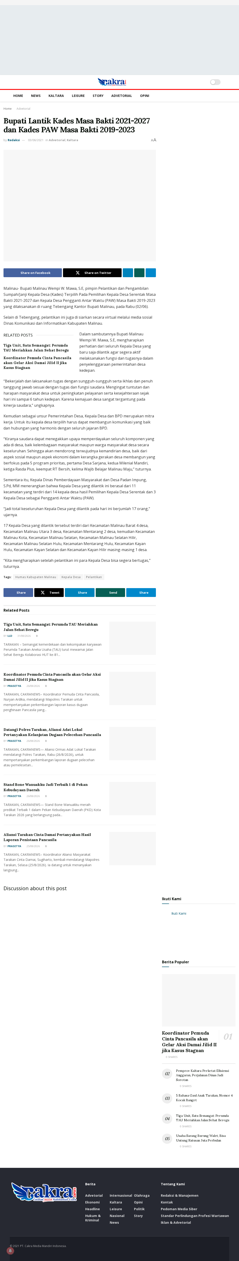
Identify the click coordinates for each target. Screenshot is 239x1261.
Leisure (78, 95)
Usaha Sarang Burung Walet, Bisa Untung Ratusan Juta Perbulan (200, 1138)
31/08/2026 (24, 635)
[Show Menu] (12, 82)
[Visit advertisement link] (119, 2)
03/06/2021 (35, 140)
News (36, 95)
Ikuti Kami (171, 898)
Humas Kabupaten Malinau (35, 577)
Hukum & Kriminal (93, 1217)
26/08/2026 (33, 686)
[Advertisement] (119, 40)
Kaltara (56, 95)
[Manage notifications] (10, 1250)
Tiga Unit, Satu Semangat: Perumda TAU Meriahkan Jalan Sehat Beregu (202, 1118)
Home (18, 95)
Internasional (121, 1195)
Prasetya (14, 686)
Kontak (167, 1202)
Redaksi (14, 140)
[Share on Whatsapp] (139, 272)
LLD (9, 635)
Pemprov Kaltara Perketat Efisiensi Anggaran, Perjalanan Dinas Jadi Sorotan (202, 1075)
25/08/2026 (33, 846)
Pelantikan (94, 577)
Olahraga (142, 1195)
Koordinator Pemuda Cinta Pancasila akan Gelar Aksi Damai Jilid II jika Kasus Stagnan (37, 363)
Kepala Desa (71, 577)
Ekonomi (92, 1202)
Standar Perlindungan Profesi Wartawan (195, 1215)
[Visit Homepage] (112, 82)
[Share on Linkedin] (128, 272)
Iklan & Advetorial (176, 1222)
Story (98, 95)
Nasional (117, 1215)
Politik (139, 1209)
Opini (144, 95)
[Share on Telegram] (151, 272)
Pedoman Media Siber (179, 1209)
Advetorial (121, 95)
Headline (92, 1209)
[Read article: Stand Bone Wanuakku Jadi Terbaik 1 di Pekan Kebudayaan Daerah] (132, 798)
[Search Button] (227, 82)
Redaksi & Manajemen (179, 1195)
